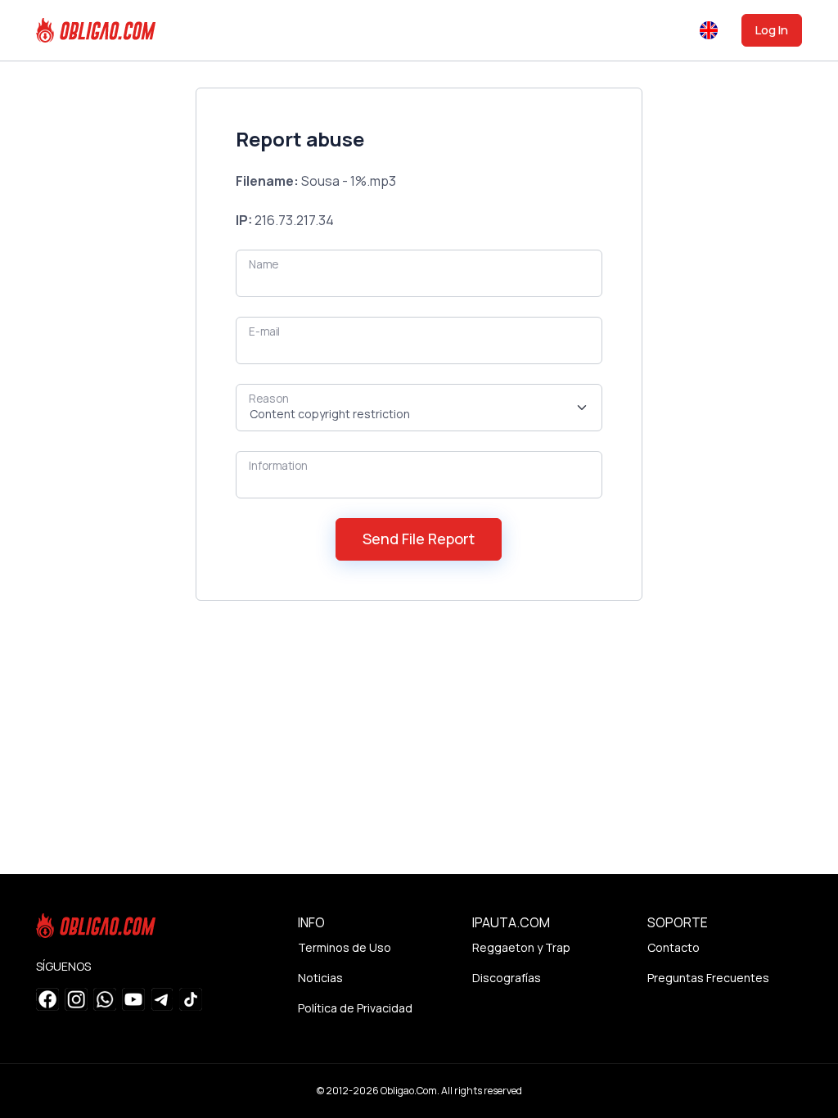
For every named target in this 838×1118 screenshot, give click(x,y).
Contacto (673, 947)
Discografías (506, 977)
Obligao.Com (409, 1091)
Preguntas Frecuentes (708, 977)
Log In (771, 29)
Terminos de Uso (344, 947)
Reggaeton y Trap (521, 947)
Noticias (320, 977)
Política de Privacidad (355, 1008)
